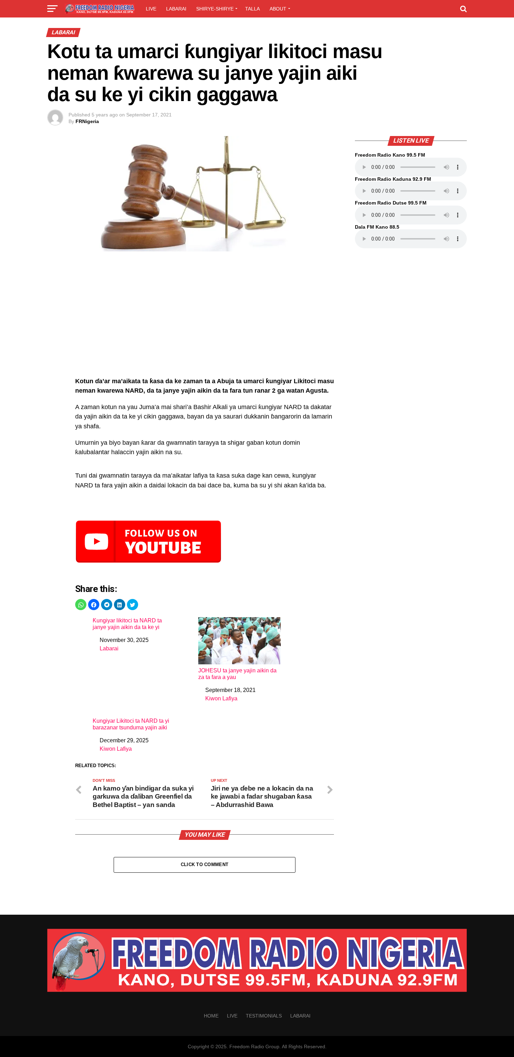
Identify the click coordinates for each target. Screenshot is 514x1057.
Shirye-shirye (215, 9)
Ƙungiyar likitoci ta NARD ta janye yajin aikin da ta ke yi (127, 623)
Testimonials (264, 1016)
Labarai (176, 9)
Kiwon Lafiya (221, 698)
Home (211, 1016)
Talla (252, 9)
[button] (80, 604)
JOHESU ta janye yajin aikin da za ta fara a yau (237, 673)
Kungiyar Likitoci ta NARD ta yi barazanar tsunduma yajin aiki (131, 724)
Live (151, 9)
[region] (204, 318)
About (278, 9)
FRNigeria (87, 121)
